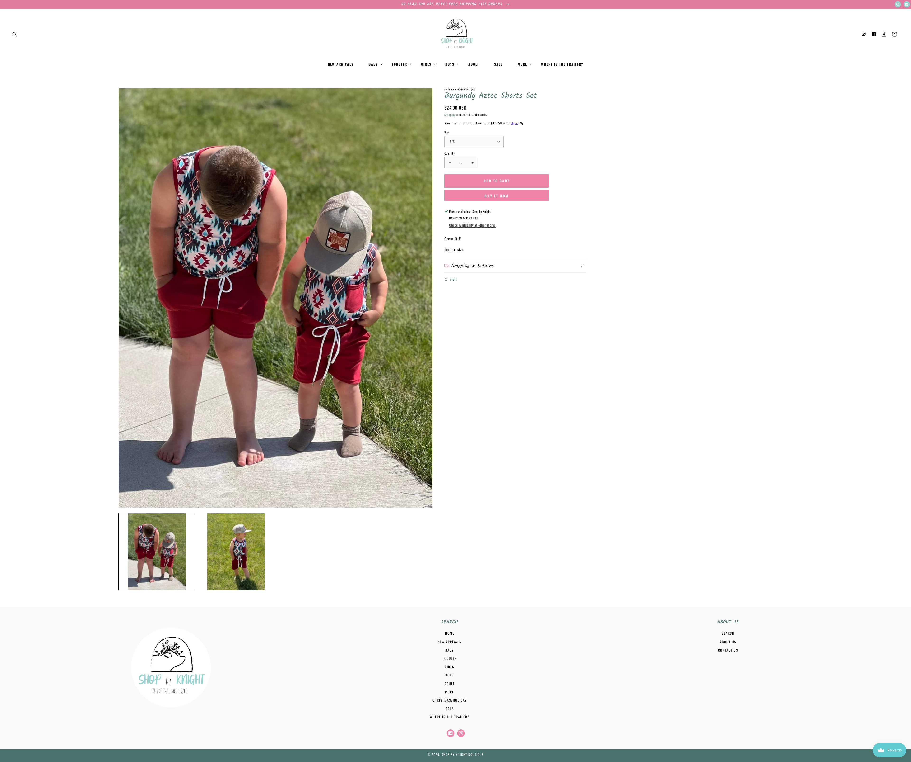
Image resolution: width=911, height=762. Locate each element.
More (449, 691)
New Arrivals (449, 641)
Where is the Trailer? (449, 716)
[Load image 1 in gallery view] (157, 551)
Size (446, 132)
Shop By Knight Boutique (462, 754)
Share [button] (454, 279)
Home (449, 633)
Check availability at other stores (472, 225)
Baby (449, 650)
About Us (728, 641)
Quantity (449, 153)
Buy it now (496, 195)
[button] (14, 34)
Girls (449, 666)
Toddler (449, 658)
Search (728, 633)
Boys (449, 674)
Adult (450, 683)
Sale (450, 708)
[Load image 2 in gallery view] (236, 551)
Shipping (450, 115)
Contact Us (728, 650)
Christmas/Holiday (449, 700)
